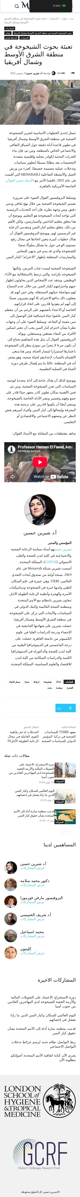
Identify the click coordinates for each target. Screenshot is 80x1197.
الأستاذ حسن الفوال (20, 180)
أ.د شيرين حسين (34, 73)
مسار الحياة (14, 681)
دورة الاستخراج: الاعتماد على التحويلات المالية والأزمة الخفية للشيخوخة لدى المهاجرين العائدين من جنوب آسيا (41, 1001)
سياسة (59, 687)
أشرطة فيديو (11, 37)
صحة (27, 681)
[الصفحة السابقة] (71, 831)
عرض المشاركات (32, 868)
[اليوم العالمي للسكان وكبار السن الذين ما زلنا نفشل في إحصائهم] (65, 796)
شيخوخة (48, 681)
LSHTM (51, 562)
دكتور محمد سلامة (34, 880)
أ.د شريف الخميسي (35, 914)
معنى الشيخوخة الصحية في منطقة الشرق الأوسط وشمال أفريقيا (43, 32)
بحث (49, 687)
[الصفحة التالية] (64, 831)
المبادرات (10, 28)
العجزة (70, 687)
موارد (64, 18)
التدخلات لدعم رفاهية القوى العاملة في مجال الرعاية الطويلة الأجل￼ (23, 736)
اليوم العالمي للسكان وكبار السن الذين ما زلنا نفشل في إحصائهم (43, 1017)
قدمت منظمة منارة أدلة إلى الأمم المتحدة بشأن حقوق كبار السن (41, 1031)
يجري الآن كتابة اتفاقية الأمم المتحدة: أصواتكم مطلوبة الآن (43, 1057)
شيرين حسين (62, 549)
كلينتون (25, 949)
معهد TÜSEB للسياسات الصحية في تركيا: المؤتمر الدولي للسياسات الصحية (59, 736)
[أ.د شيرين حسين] (54, 73)
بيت (72, 18)
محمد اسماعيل (32, 932)
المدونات (53, 18)
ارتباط (36, 681)
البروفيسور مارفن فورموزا (41, 897)
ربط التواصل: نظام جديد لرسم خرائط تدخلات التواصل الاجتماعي (43, 1044)
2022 (58, 681)
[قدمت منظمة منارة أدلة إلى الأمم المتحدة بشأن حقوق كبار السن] (65, 816)
